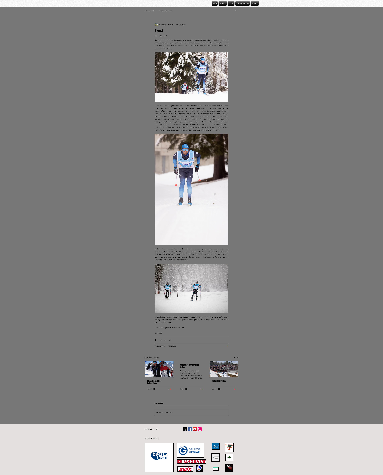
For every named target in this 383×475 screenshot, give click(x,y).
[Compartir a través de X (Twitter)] (160, 340)
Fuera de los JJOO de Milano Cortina (189, 366)
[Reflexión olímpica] (224, 369)
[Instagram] (200, 429)
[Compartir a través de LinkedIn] (165, 340)
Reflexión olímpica (219, 381)
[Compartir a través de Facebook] (155, 340)
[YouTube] (195, 429)
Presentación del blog (165, 11)
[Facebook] (190, 429)
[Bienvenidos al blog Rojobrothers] (159, 369)
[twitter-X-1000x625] (185, 429)
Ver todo (235, 357)
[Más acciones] (227, 24)
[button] (236, 11)
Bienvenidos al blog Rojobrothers (154, 382)
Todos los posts (149, 11)
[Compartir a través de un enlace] (170, 340)
